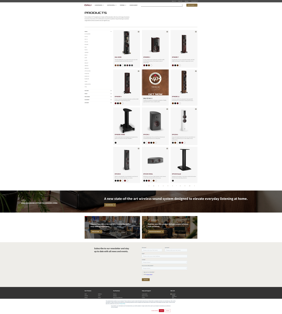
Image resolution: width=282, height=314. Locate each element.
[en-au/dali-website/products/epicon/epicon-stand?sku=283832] (173, 181)
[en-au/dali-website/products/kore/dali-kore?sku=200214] (130, 65)
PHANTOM (87, 73)
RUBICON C (87, 76)
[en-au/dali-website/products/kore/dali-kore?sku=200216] (132, 65)
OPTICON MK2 (88, 71)
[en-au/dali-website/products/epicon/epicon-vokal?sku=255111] (146, 181)
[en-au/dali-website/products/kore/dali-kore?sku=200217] (125, 65)
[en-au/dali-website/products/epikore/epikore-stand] (126, 120)
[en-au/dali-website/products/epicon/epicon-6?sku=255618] (175, 143)
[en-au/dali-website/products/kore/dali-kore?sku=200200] (115, 65)
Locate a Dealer (144, 294)
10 (189, 186)
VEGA (86, 86)
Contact (143, 297)
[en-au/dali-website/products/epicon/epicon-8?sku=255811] (118, 181)
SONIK (86, 81)
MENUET (86, 63)
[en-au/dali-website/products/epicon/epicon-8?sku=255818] (120, 181)
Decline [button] (167, 310)
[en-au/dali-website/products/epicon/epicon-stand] (184, 160)
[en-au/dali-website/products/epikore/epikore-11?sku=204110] (180, 103)
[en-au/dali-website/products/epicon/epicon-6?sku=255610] (185, 143)
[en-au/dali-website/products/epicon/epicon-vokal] (155, 160)
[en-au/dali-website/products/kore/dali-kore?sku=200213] (120, 65)
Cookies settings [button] (154, 310)
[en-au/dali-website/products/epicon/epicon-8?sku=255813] (115, 181)
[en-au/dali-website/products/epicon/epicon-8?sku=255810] (127, 181)
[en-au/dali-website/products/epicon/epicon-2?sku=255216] (149, 143)
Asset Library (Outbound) (117, 297)
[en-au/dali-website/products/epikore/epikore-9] (126, 82)
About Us (114, 294)
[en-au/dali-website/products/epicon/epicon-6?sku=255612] (177, 143)
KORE (86, 57)
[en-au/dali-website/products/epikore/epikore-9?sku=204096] (115, 103)
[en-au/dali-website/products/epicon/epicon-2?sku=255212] (146, 143)
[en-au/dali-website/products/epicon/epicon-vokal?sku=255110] (156, 181)
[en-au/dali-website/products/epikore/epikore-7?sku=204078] (177, 65)
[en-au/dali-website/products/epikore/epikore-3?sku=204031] (146, 65)
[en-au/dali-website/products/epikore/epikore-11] (184, 82)
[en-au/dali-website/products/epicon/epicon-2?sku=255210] (156, 143)
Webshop (115, 295)
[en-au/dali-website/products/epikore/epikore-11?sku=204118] (173, 103)
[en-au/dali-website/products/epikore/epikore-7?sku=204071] (175, 65)
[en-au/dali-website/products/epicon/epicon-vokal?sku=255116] (149, 181)
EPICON (86, 42)
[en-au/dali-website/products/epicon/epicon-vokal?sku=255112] (151, 181)
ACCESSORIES (87, 34)
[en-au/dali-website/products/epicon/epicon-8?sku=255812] (123, 181)
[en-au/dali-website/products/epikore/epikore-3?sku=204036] (144, 65)
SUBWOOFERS (88, 84)
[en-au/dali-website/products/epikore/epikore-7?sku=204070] (180, 65)
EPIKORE (86, 44)
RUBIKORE (87, 79)
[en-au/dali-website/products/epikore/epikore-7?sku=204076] (173, 65)
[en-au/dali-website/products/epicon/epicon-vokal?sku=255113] (144, 181)
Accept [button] (161, 310)
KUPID (86, 60)
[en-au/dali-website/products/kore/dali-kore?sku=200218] (123, 65)
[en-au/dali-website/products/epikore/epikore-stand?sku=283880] (115, 143)
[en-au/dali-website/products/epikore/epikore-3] (155, 43)
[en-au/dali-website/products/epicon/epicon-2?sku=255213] (144, 143)
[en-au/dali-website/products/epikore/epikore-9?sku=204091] (118, 103)
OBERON (86, 65)
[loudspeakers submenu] (103, 5)
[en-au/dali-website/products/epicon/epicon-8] (126, 160)
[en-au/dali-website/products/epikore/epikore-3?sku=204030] (151, 65)
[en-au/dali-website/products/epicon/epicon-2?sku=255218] (154, 143)
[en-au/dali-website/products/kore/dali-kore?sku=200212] (127, 65)
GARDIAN (86, 52)
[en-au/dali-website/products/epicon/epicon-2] (155, 120)
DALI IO (86, 39)
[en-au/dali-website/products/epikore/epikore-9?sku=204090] (123, 103)
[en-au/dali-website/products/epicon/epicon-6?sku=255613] (173, 143)
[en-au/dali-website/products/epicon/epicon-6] (184, 120)
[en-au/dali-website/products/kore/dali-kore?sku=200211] (118, 65)
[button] (98, 31)
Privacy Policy (122, 303)
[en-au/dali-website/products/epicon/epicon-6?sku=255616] (182, 143)
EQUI (86, 47)
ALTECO (86, 36)
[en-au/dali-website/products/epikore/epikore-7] (184, 43)
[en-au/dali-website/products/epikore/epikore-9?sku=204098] (120, 103)
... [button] (176, 185)
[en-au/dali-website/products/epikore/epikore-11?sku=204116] (177, 103)
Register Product (145, 295)
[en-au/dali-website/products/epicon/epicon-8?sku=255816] (125, 181)
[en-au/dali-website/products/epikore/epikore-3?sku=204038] (149, 65)
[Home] (88, 5)
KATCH (86, 55)
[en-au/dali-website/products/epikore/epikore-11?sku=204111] (175, 103)
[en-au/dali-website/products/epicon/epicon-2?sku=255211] (151, 143)
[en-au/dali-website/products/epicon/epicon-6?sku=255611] (180, 143)
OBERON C (87, 68)
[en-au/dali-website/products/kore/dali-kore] (126, 43)
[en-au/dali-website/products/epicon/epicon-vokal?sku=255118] (154, 181)
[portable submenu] (125, 5)
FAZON (86, 49)
